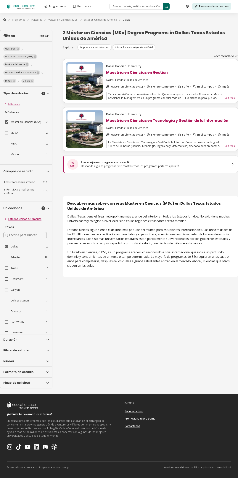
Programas (56, 6)
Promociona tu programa (140, 418)
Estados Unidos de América (24, 219)
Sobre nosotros (134, 411)
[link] (126, 20)
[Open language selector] (187, 6)
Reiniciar (44, 35)
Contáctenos (132, 426)
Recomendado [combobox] (223, 56)
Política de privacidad (203, 467)
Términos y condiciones (176, 467)
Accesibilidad (224, 467)
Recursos (83, 6)
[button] (11, 49)
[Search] (166, 6)
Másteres (14, 104)
